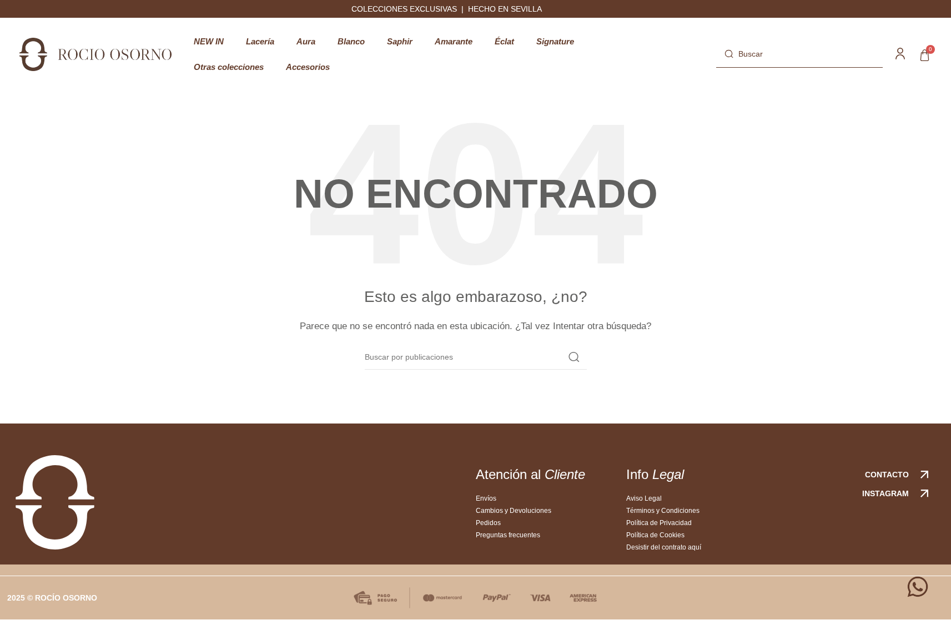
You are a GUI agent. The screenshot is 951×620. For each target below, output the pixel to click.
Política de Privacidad (659, 523)
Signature (555, 41)
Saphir (399, 41)
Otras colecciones (229, 67)
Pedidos (488, 523)
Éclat (504, 41)
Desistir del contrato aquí (663, 547)
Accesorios (308, 67)
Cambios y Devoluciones (513, 511)
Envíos (486, 498)
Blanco (351, 41)
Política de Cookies (655, 535)
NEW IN (209, 41)
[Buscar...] (574, 357)
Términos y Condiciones (663, 511)
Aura (305, 41)
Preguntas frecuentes (508, 535)
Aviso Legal (644, 498)
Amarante (453, 41)
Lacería (260, 41)
